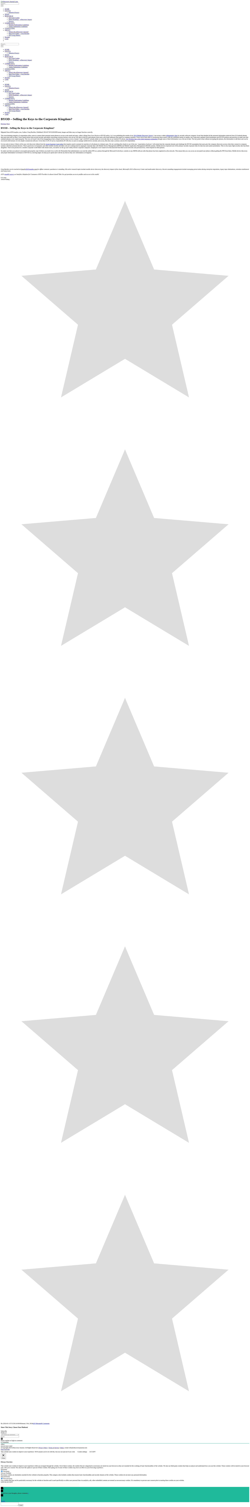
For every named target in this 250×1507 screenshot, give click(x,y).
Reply (3, 1501)
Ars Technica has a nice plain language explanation (142, 139)
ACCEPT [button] (92, 1452)
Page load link (5, 1449)
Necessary (6, 1471)
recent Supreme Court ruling (54, 144)
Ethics (62, 1448)
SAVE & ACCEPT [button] (7, 1482)
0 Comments (45, 1423)
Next (8, 124)
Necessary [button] (4, 1469)
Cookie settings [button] (82, 1452)
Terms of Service (54, 1448)
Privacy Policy (43, 1448)
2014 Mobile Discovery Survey (143, 135)
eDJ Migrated (37, 1423)
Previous (3, 124)
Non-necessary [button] (5, 1476)
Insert (21, 1505)
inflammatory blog (171, 135)
